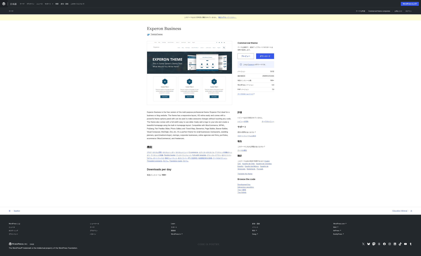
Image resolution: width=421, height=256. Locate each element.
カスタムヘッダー (168, 152)
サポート (174, 227)
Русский (260, 169)
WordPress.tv (177, 234)
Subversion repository (246, 187)
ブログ (149, 152)
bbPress (337, 230)
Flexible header (169, 155)
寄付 (254, 230)
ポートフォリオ (158, 158)
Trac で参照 (242, 190)
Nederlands (251, 169)
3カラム (166, 161)
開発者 (173, 230)
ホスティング (13, 230)
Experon (251, 64)
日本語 (32, 244)
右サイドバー (182, 158)
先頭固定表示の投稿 (205, 158)
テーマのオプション (220, 158)
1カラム (149, 158)
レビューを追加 (243, 121)
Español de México (252, 166)
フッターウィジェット (184, 155)
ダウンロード (265, 56)
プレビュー (245, 56)
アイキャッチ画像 (157, 155)
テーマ (11, 11)
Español (240, 166)
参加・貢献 (256, 224)
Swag (255, 234)
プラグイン (94, 230)
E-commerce (193, 152)
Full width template (199, 155)
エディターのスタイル (206, 152)
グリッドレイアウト (214, 155)
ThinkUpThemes (157, 34)
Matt (335, 227)
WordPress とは (14, 224)
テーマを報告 (242, 150)
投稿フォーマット (171, 158)
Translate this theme (245, 174)
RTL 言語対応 (192, 158)
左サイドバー (226, 155)
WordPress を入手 (410, 4)
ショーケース (94, 224)
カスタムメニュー (182, 152)
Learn (173, 224)
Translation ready (175, 161)
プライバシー (13, 234)
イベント (255, 227)
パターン (93, 234)
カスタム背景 (157, 152)
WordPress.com (340, 224)
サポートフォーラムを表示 (247, 136)
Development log (244, 184)
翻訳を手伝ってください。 (227, 17)
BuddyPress (338, 234)
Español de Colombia (263, 164)
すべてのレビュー (268, 121)
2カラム (185, 161)
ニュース (12, 227)
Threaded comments (154, 161)
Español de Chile (248, 164)
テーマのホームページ (245, 94)
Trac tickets (242, 192)
